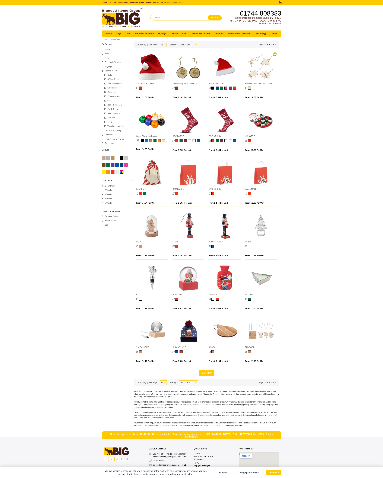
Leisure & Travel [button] (178, 34)
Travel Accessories (115, 126)
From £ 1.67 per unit (182, 256)
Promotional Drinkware (114, 139)
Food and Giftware (113, 62)
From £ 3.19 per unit (182, 308)
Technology (110, 143)
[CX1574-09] (217, 140)
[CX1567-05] (141, 193)
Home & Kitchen (114, 105)
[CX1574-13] (226, 140)
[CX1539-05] (181, 351)
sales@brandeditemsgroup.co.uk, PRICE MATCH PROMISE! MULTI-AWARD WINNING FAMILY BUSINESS (255, 20)
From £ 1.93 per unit (182, 203)
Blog (181, 2)
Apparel (108, 49)
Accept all (274, 472)
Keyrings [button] (162, 34)
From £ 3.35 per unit (254, 308)
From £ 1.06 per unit (145, 97)
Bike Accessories (115, 84)
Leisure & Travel (112, 71)
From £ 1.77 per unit (145, 308)
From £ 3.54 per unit (218, 97)
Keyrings (108, 66)
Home (141, 2)
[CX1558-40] (141, 246)
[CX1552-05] (177, 246)
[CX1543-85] (213, 299)
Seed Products (113, 113)
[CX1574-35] (230, 140)
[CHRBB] (143, 140)
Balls (109, 75)
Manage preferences (248, 472)
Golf (109, 101)
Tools (109, 122)
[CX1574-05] (213, 140)
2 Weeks (108, 190)
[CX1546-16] (141, 299)
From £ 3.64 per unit (254, 150)
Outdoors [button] (219, 34)
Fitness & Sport (114, 96)
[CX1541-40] (141, 351)
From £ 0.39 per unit (254, 97)
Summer (111, 118)
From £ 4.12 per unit (145, 361)
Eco (106, 225)
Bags (107, 54)
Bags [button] (118, 34)
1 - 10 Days (110, 186)
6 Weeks (108, 203)
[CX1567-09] (145, 193)
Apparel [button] (108, 34)
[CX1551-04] (213, 246)
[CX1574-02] (222, 140)
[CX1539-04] (177, 351)
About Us (134, 2)
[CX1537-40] (213, 351)
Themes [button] (274, 34)
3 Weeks (108, 194)
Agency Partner (152, 2)
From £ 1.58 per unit (254, 203)
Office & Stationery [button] (200, 34)
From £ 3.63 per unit (218, 308)
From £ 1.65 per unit (218, 203)
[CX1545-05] (177, 299)
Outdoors (109, 135)
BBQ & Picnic (113, 79)
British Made (110, 221)
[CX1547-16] (249, 246)
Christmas (111, 92)
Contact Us (106, 2)
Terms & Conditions (169, 2)
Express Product (112, 216)
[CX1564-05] (249, 193)
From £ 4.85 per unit (145, 149)
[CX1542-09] (249, 299)
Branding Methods (120, 2)
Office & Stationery (113, 130)
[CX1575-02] (186, 140)
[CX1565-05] (213, 193)
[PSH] (213, 88)
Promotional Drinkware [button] (239, 34)
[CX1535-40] (249, 351)
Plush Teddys (113, 109)
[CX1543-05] (217, 299)
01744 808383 (260, 13)
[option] (139, 141)
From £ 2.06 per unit (218, 150)
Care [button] (128, 34)
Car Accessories (114, 88)
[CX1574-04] (235, 140)
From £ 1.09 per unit (182, 97)
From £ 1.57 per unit (254, 256)
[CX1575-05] (177, 140)
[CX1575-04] (199, 140)
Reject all (223, 472)
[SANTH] (141, 88)
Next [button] (166, 140)
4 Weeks (108, 198)
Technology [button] (260, 34)
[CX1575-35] (194, 140)
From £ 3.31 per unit (145, 256)
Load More (206, 373)
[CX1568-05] (249, 140)
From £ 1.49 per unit (254, 361)
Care (107, 58)
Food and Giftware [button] (144, 34)
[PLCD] (249, 88)
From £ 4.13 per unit (218, 361)
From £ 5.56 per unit (218, 256)
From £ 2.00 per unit (182, 150)
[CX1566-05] (177, 193)
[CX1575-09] (181, 140)
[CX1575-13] (190, 140)
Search (215, 18)
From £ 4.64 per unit (145, 203)
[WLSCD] (177, 88)
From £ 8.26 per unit (182, 361)
